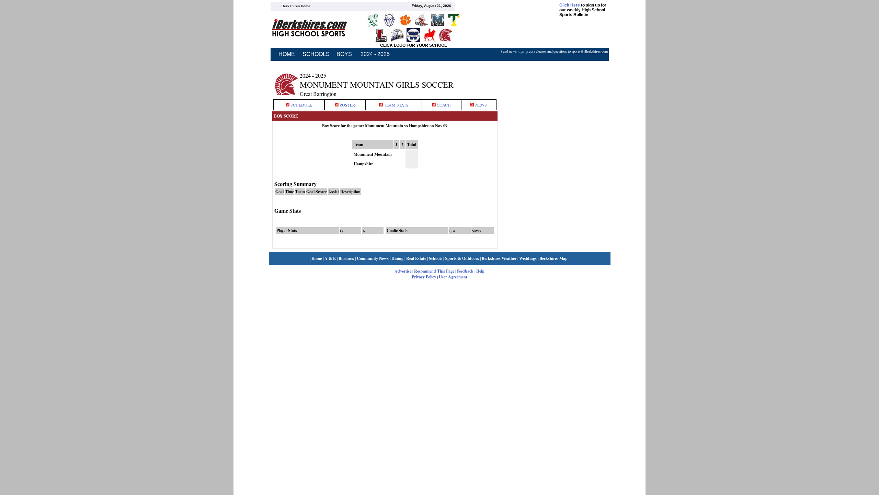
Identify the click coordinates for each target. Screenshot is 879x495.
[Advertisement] (554, 80)
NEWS (481, 105)
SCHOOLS (316, 54)
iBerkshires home (295, 6)
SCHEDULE (301, 105)
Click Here (569, 5)
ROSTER (347, 105)
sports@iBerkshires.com (590, 51)
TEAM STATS (396, 105)
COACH (444, 105)
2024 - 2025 (375, 54)
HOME (286, 54)
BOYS (344, 54)
